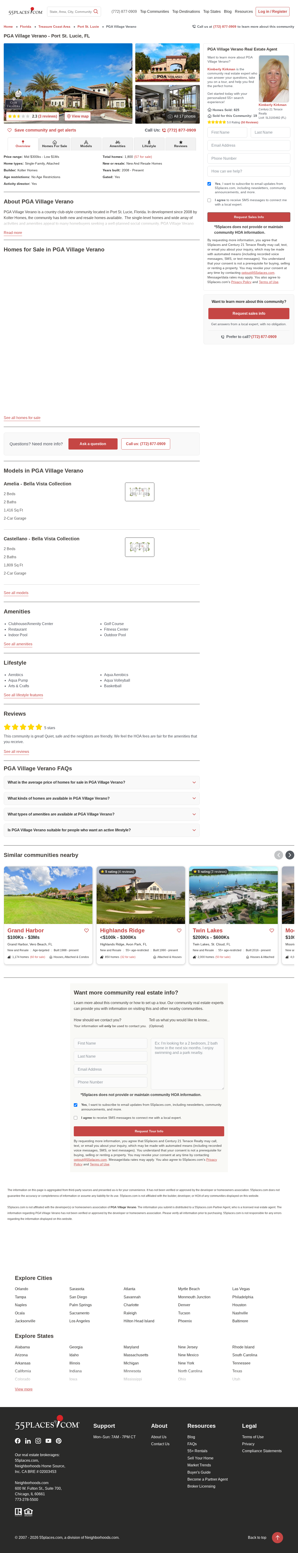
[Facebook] (17, 1441)
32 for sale (128, 957)
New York (186, 1363)
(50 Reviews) (249, 122)
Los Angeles (79, 1321)
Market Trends (199, 1465)
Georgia (76, 1347)
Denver (184, 1305)
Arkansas (22, 1363)
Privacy (248, 1444)
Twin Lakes (208, 930)
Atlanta (129, 1289)
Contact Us (160, 1444)
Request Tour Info (149, 1131)
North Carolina (190, 1371)
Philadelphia (242, 1297)
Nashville (240, 1313)
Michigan (131, 1363)
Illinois (74, 1363)
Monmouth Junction (194, 1297)
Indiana (75, 1371)
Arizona (21, 1355)
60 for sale (37, 957)
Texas (237, 1371)
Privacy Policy (241, 282)
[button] (102, 782)
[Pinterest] (58, 1441)
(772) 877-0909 (124, 12)
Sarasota (76, 1289)
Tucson (184, 1313)
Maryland (131, 1347)
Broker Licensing (201, 1486)
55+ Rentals (197, 1451)
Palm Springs (80, 1305)
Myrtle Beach (189, 1289)
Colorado (22, 1379)
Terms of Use (268, 282)
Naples (21, 1305)
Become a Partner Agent (207, 1479)
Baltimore (240, 1321)
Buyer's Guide (199, 1472)
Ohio (182, 1379)
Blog (191, 1437)
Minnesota (132, 1371)
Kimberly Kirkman (221, 69)
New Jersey (188, 1347)
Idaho (74, 1355)
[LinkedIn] (28, 1441)
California (23, 1371)
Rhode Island (243, 1347)
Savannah (132, 1297)
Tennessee (241, 1363)
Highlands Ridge (122, 930)
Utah (236, 1379)
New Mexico (188, 1355)
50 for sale (223, 957)
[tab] (23, 144)
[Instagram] (38, 1441)
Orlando (21, 1289)
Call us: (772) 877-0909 (146, 444)
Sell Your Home (200, 1458)
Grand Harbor (25, 930)
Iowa (73, 1379)
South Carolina (244, 1355)
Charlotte (131, 1305)
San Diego (78, 1297)
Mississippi (133, 1379)
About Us (158, 1437)
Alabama (22, 1347)
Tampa (20, 1297)
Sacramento (79, 1313)
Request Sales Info (249, 217)
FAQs (192, 1444)
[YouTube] (48, 1441)
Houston (239, 1305)
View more (24, 1389)
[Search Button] (95, 12)
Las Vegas (241, 1289)
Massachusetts (136, 1355)
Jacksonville (25, 1321)
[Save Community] (86, 931)
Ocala (20, 1313)
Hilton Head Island (139, 1321)
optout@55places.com (257, 272)
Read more (13, 233)
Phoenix (185, 1321)
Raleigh (130, 1313)
